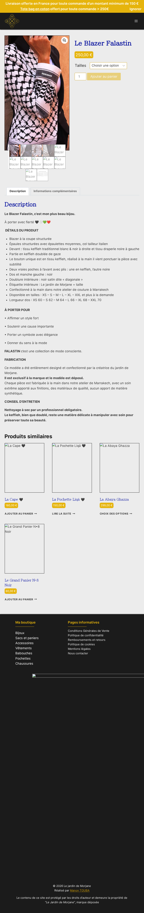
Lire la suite (61, 513)
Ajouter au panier (103, 76)
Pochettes (23, 658)
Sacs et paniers (27, 638)
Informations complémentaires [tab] (55, 191)
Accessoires (24, 643)
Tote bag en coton (35, 9)
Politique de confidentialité (86, 635)
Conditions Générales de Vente (88, 631)
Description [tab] (18, 191)
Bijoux (19, 633)
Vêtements (23, 648)
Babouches (23, 653)
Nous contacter (78, 653)
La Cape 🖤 (14, 499)
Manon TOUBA (79, 890)
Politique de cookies (81, 644)
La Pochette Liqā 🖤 (68, 499)
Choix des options (114, 513)
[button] (64, 40)
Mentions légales (79, 649)
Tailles (80, 65)
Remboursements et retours (86, 640)
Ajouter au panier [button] (19, 513)
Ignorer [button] (135, 9)
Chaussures (24, 663)
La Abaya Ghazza (114, 499)
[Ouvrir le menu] (136, 21)
